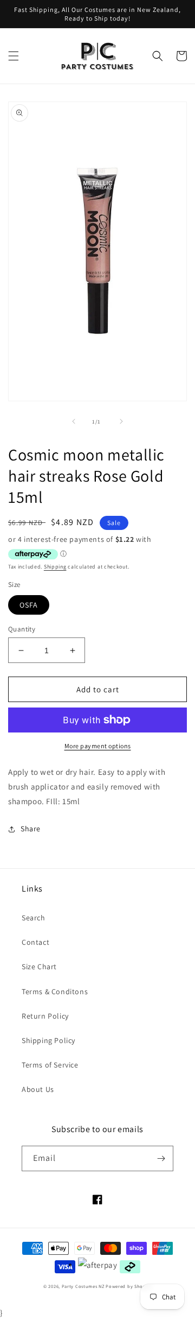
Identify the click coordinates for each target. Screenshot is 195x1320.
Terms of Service (50, 1065)
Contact (35, 942)
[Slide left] (74, 421)
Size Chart (39, 966)
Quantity (21, 629)
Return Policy (45, 1016)
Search (34, 918)
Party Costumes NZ (83, 1286)
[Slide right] (121, 421)
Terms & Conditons (55, 991)
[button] (13, 56)
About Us (38, 1089)
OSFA (29, 605)
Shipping (55, 566)
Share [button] (31, 828)
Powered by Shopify (129, 1286)
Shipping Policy (48, 1040)
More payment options (97, 746)
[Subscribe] (161, 1158)
